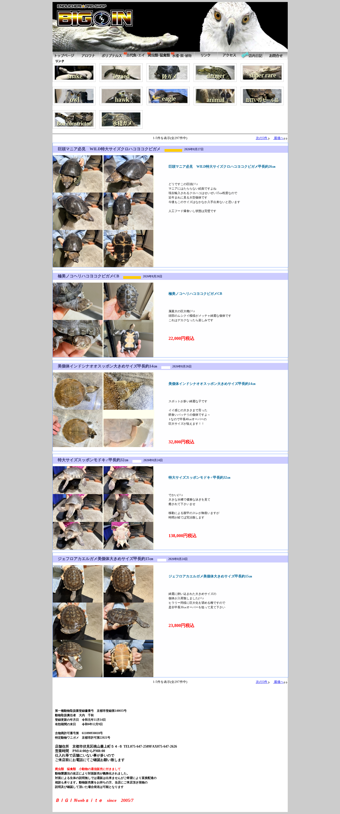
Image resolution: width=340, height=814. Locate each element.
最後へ (278, 138)
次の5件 (262, 138)
